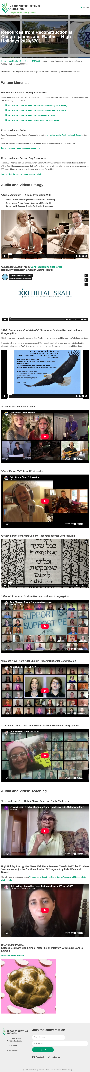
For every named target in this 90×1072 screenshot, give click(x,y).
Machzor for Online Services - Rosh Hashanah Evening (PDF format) (37, 105)
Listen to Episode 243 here (12, 955)
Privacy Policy (67, 1070)
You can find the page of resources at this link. (21, 174)
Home (3, 61)
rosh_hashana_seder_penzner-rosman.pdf (21, 148)
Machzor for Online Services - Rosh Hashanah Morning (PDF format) (37, 110)
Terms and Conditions (53, 1070)
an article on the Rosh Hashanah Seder (64, 135)
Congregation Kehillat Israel (46, 267)
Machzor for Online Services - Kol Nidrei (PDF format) (31, 115)
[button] (85, 7)
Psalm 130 (42, 869)
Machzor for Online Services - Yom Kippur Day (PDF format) (33, 120)
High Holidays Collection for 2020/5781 (24, 61)
